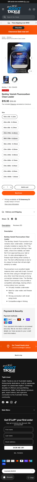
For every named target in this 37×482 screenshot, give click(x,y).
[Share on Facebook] (12, 219)
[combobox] (18, 17)
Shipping (13, 104)
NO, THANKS (18, 453)
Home (3, 37)
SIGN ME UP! (18, 448)
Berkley (9, 37)
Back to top (18, 355)
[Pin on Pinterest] (16, 219)
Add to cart (24, 187)
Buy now (26, 1)
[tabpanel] (18, 267)
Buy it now (18, 193)
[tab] (6, 225)
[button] (34, 9)
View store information (12, 204)
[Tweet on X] (8, 219)
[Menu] (3, 9)
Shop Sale (18, 27)
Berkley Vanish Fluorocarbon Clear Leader (13, 38)
